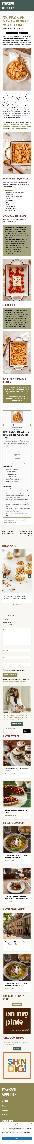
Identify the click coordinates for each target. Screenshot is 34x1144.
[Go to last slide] (4, 576)
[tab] (13, 604)
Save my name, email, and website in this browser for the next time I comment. (16, 669)
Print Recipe (24, 33)
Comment (7, 630)
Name (5, 651)
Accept (17, 1138)
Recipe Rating (7, 622)
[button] (31, 1124)
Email (5, 658)
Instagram (16, 401)
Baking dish (9, 191)
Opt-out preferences (13, 1142)
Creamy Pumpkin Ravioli (19, 128)
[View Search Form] (26, 5)
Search (26, 731)
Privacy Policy (22, 1142)
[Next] (29, 576)
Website (5, 665)
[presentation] (17, 571)
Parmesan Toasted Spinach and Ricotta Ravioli (26, 532)
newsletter (10, 398)
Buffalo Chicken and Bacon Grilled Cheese (8, 531)
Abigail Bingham (8, 28)
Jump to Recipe (12, 33)
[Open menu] (30, 5)
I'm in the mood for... (9, 728)
